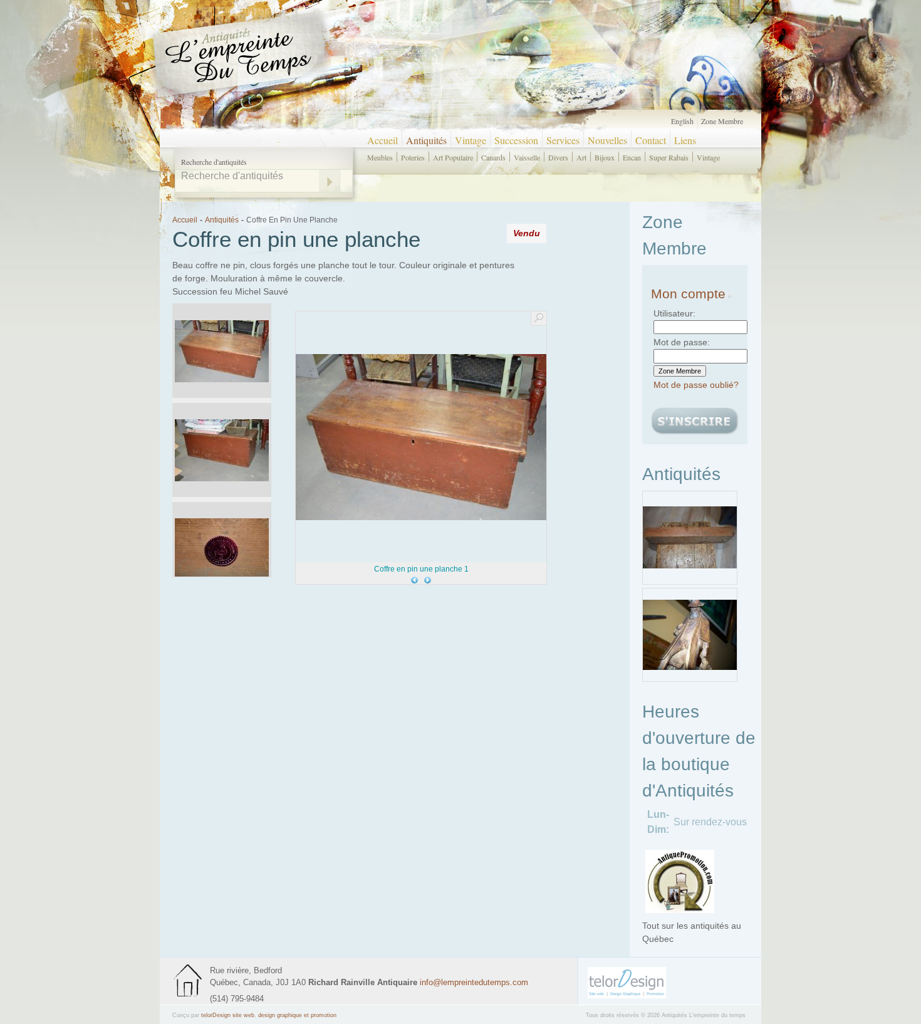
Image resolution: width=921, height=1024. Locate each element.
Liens (685, 140)
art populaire (453, 157)
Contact (650, 140)
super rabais (669, 157)
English (682, 121)
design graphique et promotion (297, 1015)
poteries (413, 157)
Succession (516, 140)
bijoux (605, 157)
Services (563, 140)
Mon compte (688, 293)
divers (558, 157)
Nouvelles (607, 140)
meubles (380, 157)
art (581, 157)
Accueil (382, 140)
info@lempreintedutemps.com (474, 982)
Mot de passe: (681, 342)
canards (493, 157)
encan (632, 157)
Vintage (470, 140)
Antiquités (426, 140)
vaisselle (527, 157)
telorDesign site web (227, 1015)
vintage (708, 157)
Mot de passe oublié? (696, 385)
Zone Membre (722, 121)
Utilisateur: (674, 313)
